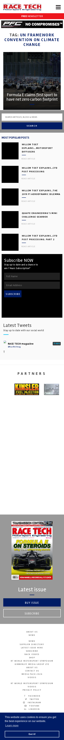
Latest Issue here (32, 648)
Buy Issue (32, 603)
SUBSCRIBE (13, 294)
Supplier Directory (32, 644)
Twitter (34, 699)
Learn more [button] (12, 725)
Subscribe (32, 613)
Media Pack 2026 (32, 674)
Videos (32, 677)
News (32, 635)
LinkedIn (34, 709)
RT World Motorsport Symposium (32, 661)
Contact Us (32, 671)
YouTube (34, 706)
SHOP (32, 657)
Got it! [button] (32, 734)
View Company (32, 498)
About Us (32, 632)
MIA (32, 469)
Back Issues (32, 654)
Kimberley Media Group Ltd (32, 664)
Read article (28, 159)
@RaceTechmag (14, 347)
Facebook (34, 696)
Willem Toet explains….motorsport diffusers (37, 148)
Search (32, 125)
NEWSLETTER (32, 16)
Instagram (34, 702)
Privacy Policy (32, 690)
